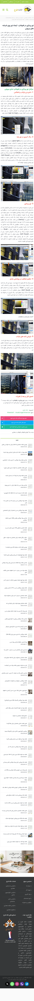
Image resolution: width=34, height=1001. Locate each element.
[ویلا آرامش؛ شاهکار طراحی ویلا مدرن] (30, 642)
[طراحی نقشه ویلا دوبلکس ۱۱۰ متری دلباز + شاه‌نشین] (30, 460)
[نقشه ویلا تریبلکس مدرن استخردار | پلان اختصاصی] (30, 510)
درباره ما (28, 886)
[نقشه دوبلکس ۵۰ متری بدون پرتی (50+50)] (30, 634)
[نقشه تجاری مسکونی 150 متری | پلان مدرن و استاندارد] (30, 528)
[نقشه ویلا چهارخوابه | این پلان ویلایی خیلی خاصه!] (30, 555)
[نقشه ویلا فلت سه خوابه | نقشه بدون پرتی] (30, 842)
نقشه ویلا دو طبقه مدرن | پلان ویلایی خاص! (17, 739)
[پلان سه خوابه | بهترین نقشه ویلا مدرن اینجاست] (30, 665)
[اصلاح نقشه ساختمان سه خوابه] (30, 716)
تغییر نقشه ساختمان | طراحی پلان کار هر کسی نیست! (14, 811)
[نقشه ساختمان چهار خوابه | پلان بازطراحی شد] (30, 603)
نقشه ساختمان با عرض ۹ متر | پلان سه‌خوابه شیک (15, 596)
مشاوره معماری (11, 910)
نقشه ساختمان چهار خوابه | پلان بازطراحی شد (16, 603)
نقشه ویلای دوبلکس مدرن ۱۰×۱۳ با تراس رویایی (16, 588)
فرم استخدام (27, 898)
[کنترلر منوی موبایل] (3, 10)
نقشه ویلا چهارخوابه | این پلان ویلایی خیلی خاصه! (15, 555)
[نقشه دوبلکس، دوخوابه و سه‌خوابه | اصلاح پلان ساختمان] (30, 681)
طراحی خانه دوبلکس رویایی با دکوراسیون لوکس (16, 619)
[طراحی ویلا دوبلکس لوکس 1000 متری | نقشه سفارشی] (30, 518)
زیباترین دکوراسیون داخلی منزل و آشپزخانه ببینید (16, 731)
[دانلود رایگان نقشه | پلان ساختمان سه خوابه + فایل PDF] (30, 538)
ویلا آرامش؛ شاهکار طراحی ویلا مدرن (18, 642)
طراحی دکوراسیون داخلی (10, 893)
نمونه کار (28, 890)
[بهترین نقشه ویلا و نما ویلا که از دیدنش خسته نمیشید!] (30, 476)
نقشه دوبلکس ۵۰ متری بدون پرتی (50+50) (16, 634)
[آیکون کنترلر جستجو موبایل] (7, 10)
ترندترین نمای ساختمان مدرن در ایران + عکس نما (15, 650)
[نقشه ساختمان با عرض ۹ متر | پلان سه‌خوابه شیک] (30, 596)
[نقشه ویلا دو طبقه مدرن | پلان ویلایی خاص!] (30, 739)
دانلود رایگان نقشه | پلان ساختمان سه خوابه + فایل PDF (15, 539)
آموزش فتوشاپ (24, 432)
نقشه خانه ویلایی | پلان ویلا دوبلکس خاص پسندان (15, 762)
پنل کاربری (28, 894)
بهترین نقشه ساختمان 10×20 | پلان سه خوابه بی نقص (14, 445)
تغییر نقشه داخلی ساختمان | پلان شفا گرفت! (17, 724)
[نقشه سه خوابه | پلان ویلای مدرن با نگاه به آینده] (30, 803)
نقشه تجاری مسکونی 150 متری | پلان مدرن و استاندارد (16, 529)
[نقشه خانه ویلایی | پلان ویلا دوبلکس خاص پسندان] (30, 762)
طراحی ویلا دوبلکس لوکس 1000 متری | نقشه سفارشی (16, 519)
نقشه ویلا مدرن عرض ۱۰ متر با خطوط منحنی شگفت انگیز (15, 572)
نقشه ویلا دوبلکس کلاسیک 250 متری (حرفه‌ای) (16, 700)
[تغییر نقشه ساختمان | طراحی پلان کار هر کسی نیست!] (30, 811)
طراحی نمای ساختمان (11, 900)
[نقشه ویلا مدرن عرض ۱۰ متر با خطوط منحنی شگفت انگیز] (30, 571)
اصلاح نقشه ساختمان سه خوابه (20, 716)
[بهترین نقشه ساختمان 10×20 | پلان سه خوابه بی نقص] (30, 445)
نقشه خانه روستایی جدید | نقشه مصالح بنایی (16, 795)
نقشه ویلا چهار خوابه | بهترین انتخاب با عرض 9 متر (15, 580)
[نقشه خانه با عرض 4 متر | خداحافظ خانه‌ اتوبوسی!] (30, 493)
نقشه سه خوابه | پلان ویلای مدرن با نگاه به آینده (16, 803)
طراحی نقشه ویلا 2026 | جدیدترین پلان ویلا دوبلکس (14, 563)
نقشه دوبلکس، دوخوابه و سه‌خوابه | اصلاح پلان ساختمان (16, 682)
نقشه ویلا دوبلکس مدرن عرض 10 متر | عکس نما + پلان (15, 502)
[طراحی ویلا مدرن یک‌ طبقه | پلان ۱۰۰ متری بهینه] (30, 485)
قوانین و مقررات (26, 902)
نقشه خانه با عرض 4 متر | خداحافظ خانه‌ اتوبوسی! (15, 493)
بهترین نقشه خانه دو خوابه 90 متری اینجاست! (16, 547)
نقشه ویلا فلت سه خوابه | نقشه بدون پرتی (17, 842)
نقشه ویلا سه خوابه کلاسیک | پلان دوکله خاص (16, 708)
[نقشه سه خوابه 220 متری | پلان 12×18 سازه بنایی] (30, 755)
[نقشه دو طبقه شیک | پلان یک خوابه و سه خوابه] (30, 826)
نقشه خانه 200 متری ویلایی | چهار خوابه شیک (16, 818)
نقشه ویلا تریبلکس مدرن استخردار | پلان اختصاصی (15, 510)
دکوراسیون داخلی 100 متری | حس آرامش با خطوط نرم (15, 692)
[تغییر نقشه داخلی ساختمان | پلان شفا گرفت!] (30, 724)
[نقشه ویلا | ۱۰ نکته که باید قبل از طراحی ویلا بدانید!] (30, 452)
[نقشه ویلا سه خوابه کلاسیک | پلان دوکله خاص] (30, 708)
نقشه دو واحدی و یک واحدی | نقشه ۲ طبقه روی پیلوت (15, 779)
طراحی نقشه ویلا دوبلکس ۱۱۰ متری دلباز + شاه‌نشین (15, 460)
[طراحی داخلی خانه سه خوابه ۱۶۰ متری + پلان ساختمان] (30, 673)
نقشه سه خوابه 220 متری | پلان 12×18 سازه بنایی (15, 755)
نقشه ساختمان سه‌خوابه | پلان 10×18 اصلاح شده (15, 658)
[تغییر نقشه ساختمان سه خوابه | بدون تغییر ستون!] (30, 468)
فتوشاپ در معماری (16, 432)
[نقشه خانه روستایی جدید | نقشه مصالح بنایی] (30, 795)
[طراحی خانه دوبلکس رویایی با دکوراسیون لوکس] (30, 619)
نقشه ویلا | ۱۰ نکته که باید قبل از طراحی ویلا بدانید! (15, 452)
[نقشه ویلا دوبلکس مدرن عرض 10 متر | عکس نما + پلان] (30, 501)
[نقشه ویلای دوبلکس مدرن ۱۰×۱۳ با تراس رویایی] (30, 588)
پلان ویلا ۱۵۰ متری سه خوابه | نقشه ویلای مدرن (16, 611)
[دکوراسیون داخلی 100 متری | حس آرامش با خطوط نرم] (30, 691)
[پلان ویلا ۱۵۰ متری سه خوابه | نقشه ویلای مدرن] (30, 611)
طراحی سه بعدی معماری (10, 887)
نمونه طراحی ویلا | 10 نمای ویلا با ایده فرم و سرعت (15, 834)
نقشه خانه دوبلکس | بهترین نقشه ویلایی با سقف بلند (14, 787)
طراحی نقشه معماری (9, 906)
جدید (17, 440)
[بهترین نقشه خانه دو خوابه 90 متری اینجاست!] (30, 547)
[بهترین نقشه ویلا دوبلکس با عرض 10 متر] (30, 747)
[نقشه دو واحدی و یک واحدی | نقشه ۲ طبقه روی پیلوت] (30, 778)
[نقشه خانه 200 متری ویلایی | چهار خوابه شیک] (30, 818)
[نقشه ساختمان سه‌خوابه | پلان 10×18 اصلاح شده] (30, 658)
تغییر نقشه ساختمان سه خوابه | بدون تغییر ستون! (15, 468)
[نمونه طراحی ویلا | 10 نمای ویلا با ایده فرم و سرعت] (30, 834)
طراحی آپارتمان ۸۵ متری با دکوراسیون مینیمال (16, 627)
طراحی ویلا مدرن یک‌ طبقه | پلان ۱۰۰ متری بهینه (16, 485)
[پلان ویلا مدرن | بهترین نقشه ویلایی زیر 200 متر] (30, 770)
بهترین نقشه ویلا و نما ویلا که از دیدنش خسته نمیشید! (16, 477)
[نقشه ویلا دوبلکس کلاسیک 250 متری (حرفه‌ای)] (30, 700)
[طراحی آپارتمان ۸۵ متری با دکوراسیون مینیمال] (30, 627)
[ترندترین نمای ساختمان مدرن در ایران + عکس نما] (30, 650)
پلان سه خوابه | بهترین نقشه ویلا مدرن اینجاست (15, 665)
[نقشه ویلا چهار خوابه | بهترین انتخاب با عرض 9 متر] (30, 580)
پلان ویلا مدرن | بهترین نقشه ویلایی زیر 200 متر (16, 770)
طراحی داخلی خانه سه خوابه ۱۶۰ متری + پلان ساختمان (14, 673)
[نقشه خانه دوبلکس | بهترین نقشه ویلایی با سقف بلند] (30, 787)
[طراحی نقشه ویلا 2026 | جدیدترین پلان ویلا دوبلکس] (30, 563)
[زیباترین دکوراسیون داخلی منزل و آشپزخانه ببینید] (30, 731)
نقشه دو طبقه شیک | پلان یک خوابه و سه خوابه (16, 826)
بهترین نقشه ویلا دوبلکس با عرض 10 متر (17, 747)
